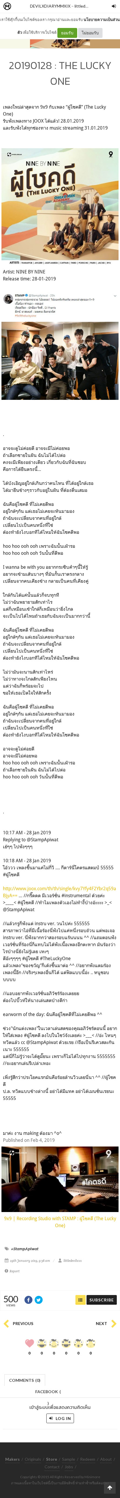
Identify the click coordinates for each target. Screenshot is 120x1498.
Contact (52, 1466)
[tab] (24, 1380)
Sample (68, 1459)
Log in (62, 1418)
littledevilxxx (86, 5)
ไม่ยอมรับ (90, 32)
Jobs (69, 1466)
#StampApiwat (24, 1249)
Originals (33, 1459)
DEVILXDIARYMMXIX (50, 5)
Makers (20, 6)
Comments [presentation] (24, 1380)
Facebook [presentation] (48, 1393)
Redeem (87, 1459)
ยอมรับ (67, 32)
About (106, 1459)
